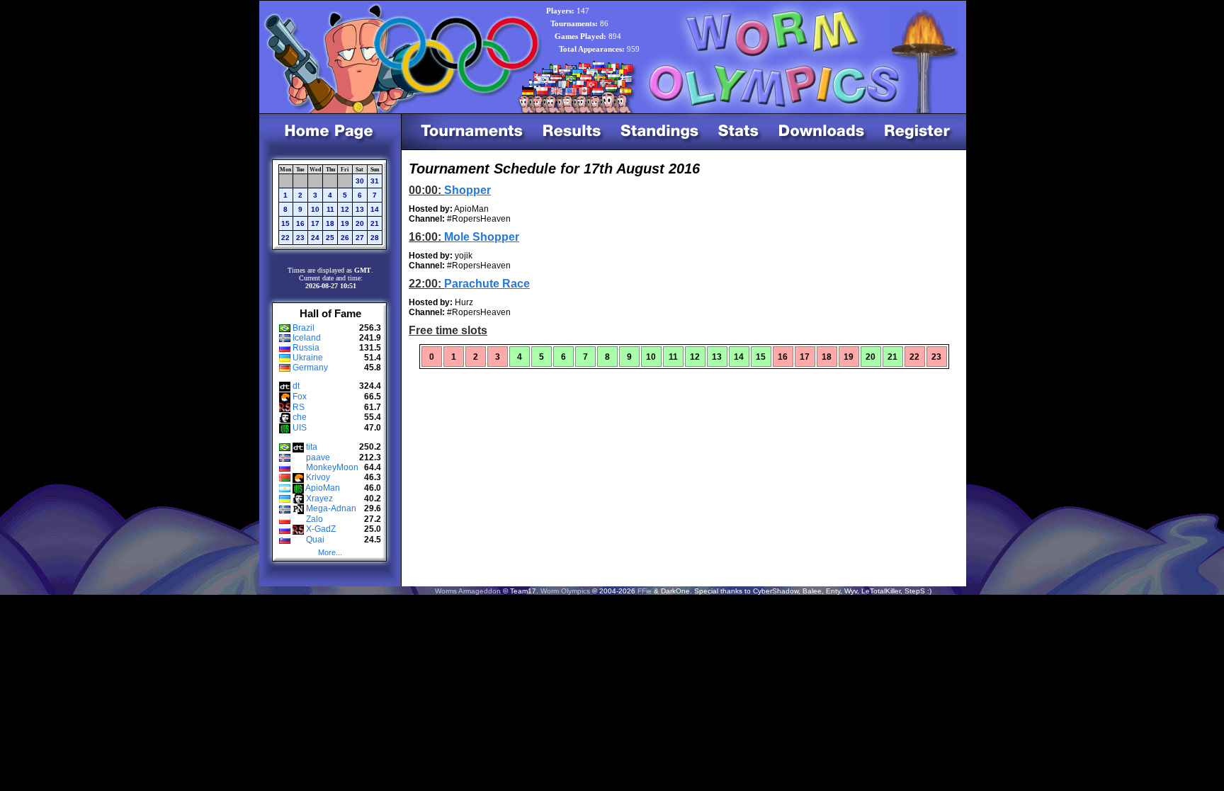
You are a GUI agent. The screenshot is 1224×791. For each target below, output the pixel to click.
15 (285, 223)
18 (330, 223)
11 (330, 209)
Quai (315, 540)
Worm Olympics (565, 591)
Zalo (314, 519)
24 (315, 237)
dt (296, 386)
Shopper (467, 190)
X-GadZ (321, 529)
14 (374, 209)
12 (345, 209)
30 (360, 181)
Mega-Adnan (331, 508)
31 (374, 181)
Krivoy (318, 477)
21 (374, 223)
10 (315, 209)
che (300, 417)
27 (360, 237)
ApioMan (322, 488)
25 (330, 237)
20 (360, 223)
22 (285, 237)
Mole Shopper (481, 237)
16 (300, 223)
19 (345, 223)
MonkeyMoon (332, 467)
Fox (300, 397)
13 (360, 209)
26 (345, 237)
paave (318, 457)
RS (299, 407)
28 (374, 237)
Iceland (307, 338)
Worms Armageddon (468, 591)
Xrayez (319, 498)
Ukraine (308, 358)
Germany (310, 367)
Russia (306, 348)
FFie (645, 591)
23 (300, 237)
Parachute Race (487, 284)
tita (311, 447)
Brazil (303, 328)
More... (330, 552)
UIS (300, 428)
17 (315, 223)
